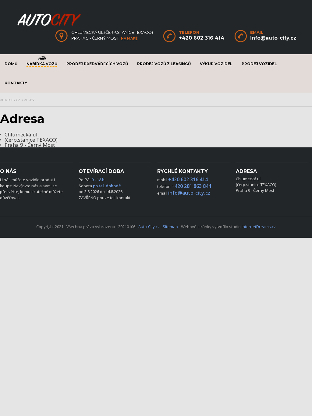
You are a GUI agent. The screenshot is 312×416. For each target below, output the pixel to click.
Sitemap (170, 226)
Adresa (30, 99)
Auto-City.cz (10, 99)
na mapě (129, 38)
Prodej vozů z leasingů (164, 64)
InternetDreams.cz (259, 226)
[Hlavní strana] (49, 25)
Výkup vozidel (216, 64)
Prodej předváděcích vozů (97, 64)
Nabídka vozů (42, 64)
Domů (11, 64)
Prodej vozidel (259, 64)
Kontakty (16, 83)
